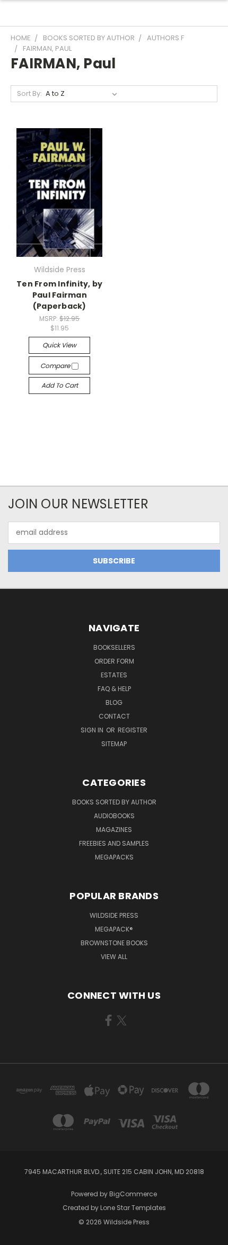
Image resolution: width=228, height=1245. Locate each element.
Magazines (114, 829)
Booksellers (114, 647)
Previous (16, 1234)
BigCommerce (133, 1193)
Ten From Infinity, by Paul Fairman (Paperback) (59, 295)
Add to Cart (59, 385)
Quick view (59, 345)
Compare (56, 365)
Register (132, 730)
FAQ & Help (114, 688)
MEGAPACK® (114, 929)
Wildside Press (114, 915)
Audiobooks (114, 815)
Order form (114, 661)
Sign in (93, 730)
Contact (114, 716)
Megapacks (114, 857)
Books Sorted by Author (114, 802)
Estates (114, 674)
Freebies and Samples (114, 843)
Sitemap (114, 743)
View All (114, 956)
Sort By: (29, 93)
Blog (114, 702)
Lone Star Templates (133, 1207)
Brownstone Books (114, 942)
